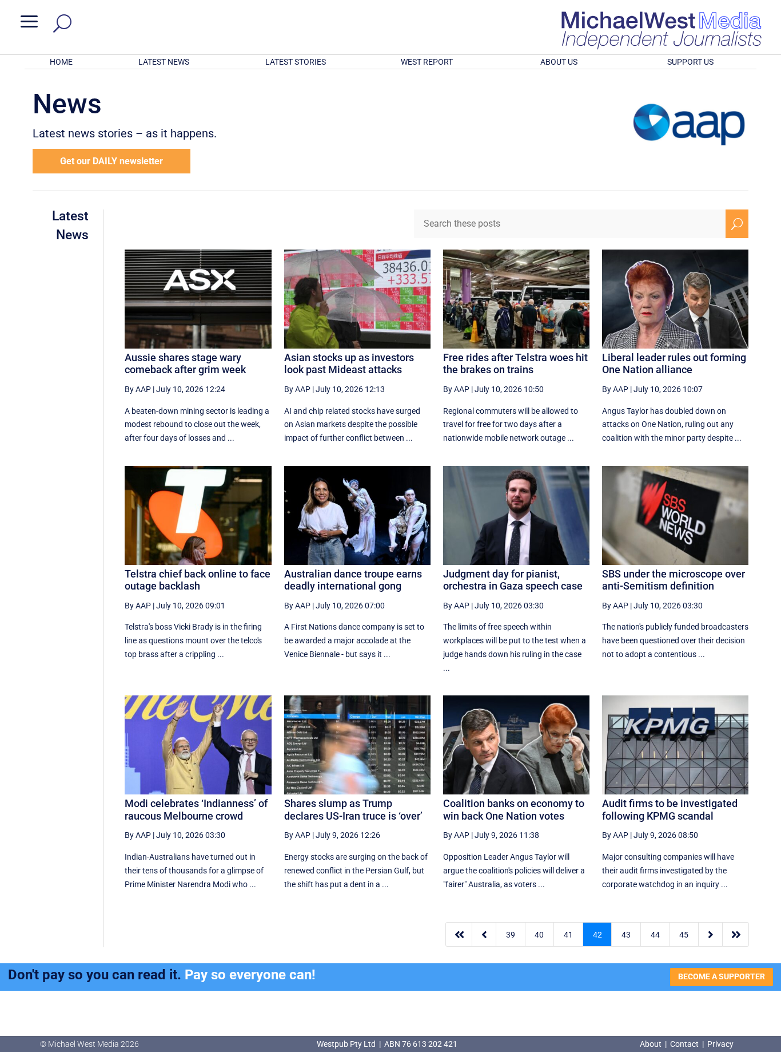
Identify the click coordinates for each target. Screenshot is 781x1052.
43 (626, 934)
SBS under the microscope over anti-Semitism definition (673, 580)
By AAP (138, 389)
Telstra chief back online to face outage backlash (197, 580)
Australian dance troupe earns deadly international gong (353, 580)
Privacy (720, 1044)
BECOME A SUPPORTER (721, 976)
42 (597, 934)
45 (683, 934)
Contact (684, 1044)
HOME (61, 61)
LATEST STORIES (295, 61)
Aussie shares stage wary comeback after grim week (185, 363)
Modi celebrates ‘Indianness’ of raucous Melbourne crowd (196, 809)
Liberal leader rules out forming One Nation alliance (674, 363)
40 (539, 934)
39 (510, 934)
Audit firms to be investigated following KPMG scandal (670, 809)
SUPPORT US (690, 61)
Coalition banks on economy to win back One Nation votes (513, 809)
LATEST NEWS (163, 61)
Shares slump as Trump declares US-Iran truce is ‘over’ (353, 809)
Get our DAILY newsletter (111, 161)
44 (655, 934)
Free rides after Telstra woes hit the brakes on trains (515, 363)
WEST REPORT (427, 61)
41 (568, 934)
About (651, 1044)
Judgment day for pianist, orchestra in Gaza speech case (513, 580)
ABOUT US (558, 61)
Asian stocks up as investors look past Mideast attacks (349, 363)
